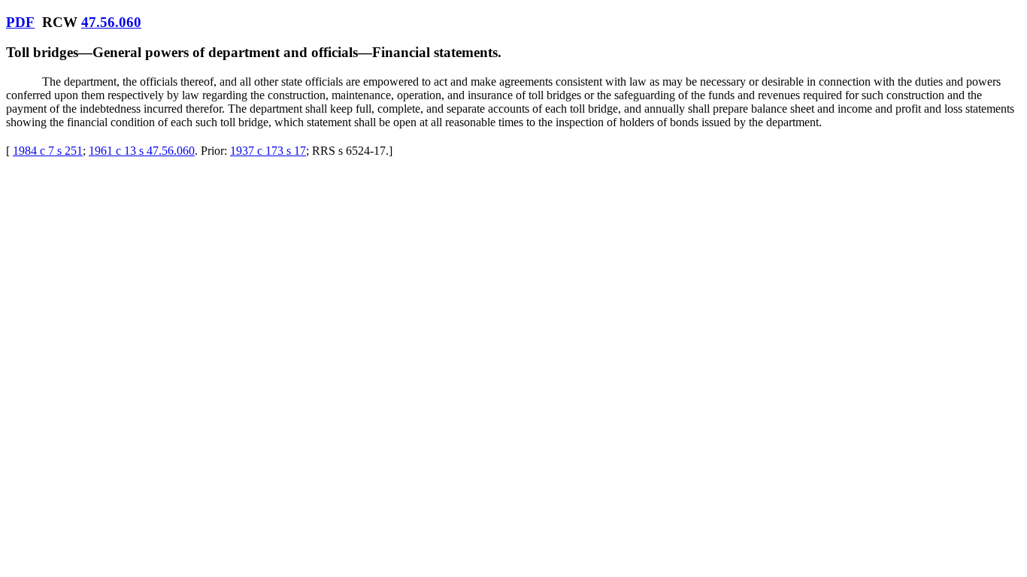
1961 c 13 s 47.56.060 (142, 150)
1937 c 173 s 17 (268, 150)
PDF (20, 22)
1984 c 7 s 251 (48, 150)
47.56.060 (111, 22)
